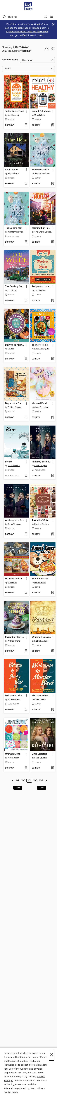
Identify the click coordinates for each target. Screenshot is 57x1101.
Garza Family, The (41, 349)
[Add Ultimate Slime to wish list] (26, 768)
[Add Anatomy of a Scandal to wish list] (52, 476)
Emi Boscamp (13, 115)
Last (41, 787)
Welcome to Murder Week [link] (15, 695)
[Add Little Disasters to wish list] (52, 768)
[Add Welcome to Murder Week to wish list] (26, 710)
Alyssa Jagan (13, 758)
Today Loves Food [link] (14, 111)
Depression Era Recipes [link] (15, 403)
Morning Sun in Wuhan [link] (41, 228)
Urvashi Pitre (39, 115)
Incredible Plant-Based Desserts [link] (15, 637)
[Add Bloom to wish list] (26, 476)
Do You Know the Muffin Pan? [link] (15, 578)
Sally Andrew (40, 290)
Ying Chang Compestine (43, 232)
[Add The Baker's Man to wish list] (52, 184)
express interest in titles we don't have (27, 31)
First (18, 787)
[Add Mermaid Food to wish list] (52, 417)
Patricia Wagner (14, 407)
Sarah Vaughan (40, 465)
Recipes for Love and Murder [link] (41, 286)
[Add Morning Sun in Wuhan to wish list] (52, 242)
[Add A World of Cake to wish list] (52, 534)
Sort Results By (10, 59)
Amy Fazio (12, 582)
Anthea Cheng (14, 641)
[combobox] (22, 16)
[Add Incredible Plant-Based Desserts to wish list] (26, 651)
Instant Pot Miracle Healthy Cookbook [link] (41, 111)
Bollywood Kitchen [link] (15, 345)
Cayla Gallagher (41, 407)
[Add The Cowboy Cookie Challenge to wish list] (26, 301)
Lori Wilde (12, 290)
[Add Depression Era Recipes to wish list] (26, 417)
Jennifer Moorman (42, 173)
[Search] (4, 16)
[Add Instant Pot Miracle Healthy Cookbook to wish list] (52, 125)
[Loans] (45, 17)
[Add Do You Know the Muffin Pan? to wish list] (26, 593)
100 (23, 780)
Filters (8, 68)
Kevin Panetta (14, 465)
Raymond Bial (13, 173)
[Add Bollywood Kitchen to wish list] (26, 359)
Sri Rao (11, 349)
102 (35, 780)
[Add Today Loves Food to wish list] (26, 125)
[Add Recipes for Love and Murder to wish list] (52, 301)
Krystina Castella (41, 524)
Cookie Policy (11, 1092)
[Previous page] (13, 780)
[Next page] (46, 780)
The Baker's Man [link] (40, 169)
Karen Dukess (14, 699)
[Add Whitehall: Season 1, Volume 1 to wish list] (52, 651)
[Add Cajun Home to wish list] (26, 184)
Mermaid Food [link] (39, 403)
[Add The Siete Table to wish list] (52, 359)
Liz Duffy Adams (41, 641)
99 (17, 780)
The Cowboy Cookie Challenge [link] (15, 286)
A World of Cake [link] (40, 520)
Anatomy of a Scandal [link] (41, 461)
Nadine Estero (40, 582)
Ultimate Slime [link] (12, 754)
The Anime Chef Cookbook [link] (41, 578)
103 (41, 780)
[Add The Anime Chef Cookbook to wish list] (52, 593)
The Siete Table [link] (40, 345)
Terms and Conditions (15, 1057)
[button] (46, 49)
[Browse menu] (52, 16)
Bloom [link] (8, 461)
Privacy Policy (39, 1057)
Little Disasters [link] (39, 754)
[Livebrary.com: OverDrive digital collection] (28, 6)
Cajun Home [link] (11, 169)
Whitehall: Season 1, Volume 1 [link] (41, 637)
